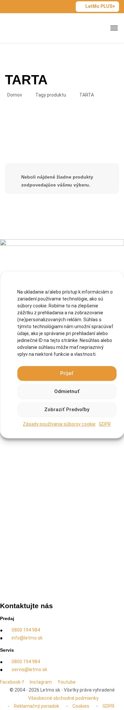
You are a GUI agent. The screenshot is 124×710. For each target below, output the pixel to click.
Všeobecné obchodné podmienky (63, 698)
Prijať (66, 373)
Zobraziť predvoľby (66, 409)
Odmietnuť (67, 391)
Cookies (80, 706)
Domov (14, 95)
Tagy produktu (50, 95)
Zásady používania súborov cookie (59, 424)
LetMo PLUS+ (100, 6)
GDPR (105, 424)
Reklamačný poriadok (36, 706)
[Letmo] (27, 28)
